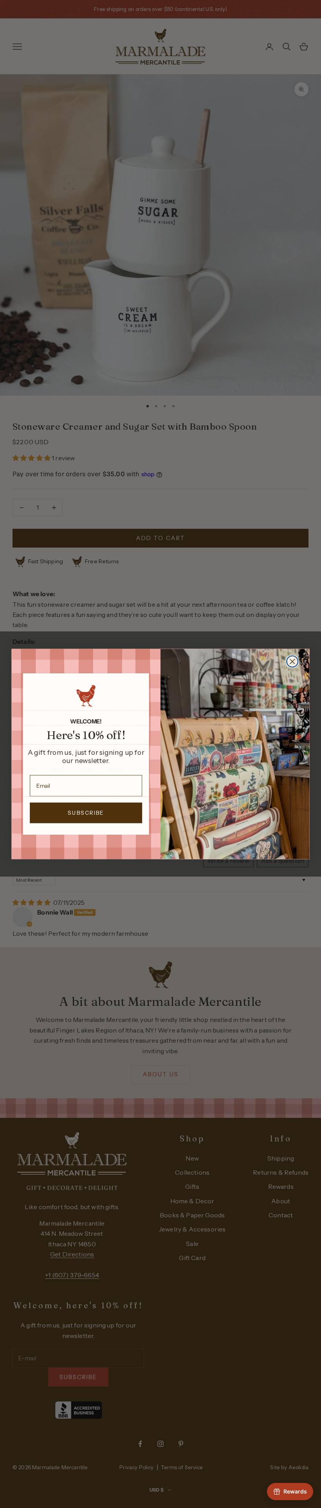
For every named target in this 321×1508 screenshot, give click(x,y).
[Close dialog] (292, 661)
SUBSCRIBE (86, 813)
